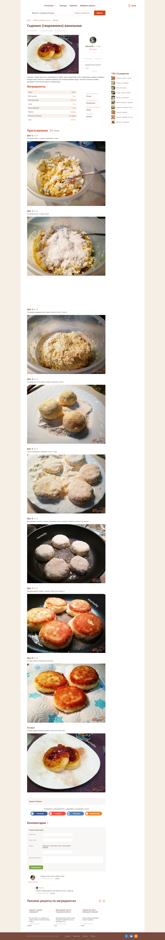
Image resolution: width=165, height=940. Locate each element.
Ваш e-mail (32, 840)
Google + (58, 814)
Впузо (29, 20)
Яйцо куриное (32, 96)
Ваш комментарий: (35, 858)
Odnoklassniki (94, 814)
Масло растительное (34, 116)
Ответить (57, 878)
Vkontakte (76, 814)
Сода (29, 120)
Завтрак (89, 117)
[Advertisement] (66, 290)
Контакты (85, 936)
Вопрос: (31, 846)
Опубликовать (36, 867)
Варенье (30, 112)
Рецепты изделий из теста (41, 20)
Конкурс (63, 5)
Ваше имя (32, 834)
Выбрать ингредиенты (82, 13)
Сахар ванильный (33, 108)
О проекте (67, 936)
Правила (73, 5)
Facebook (40, 814)
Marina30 (41, 888)
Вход (134, 5)
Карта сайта (76, 936)
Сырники (55, 20)
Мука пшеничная (33, 100)
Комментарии (88, 59)
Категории (49, 5)
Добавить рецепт (87, 5)
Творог (30, 92)
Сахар (30, 104)
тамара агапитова (33, 882)
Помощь (93, 936)
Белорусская (90, 103)
